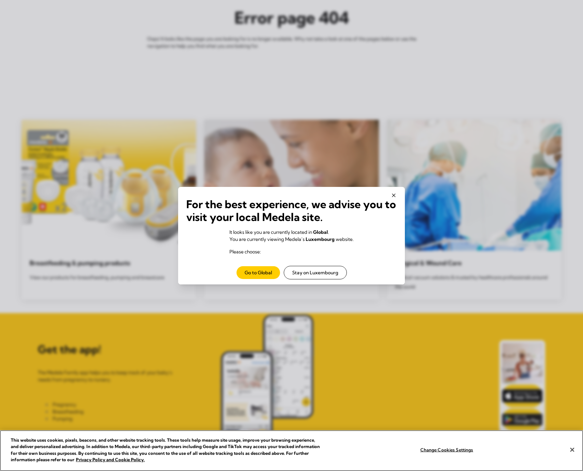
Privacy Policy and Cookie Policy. (110, 459)
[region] (291, 450)
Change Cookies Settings (446, 449)
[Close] (572, 449)
